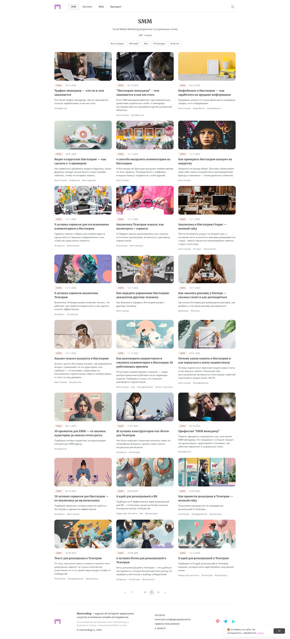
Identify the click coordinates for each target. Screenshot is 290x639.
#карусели (74, 180)
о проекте (160, 627)
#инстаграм (122, 115)
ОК (279, 631)
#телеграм (121, 246)
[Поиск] (233, 7)
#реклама (183, 311)
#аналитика (210, 249)
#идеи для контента (126, 513)
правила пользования (167, 623)
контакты (160, 614)
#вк (141, 513)
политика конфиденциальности (173, 619)
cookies (260, 632)
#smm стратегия (163, 387)
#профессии (60, 108)
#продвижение (145, 387)
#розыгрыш (151, 513)
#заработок (199, 108)
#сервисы (59, 246)
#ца (133, 387)
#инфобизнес (214, 108)
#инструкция (89, 180)
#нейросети (60, 449)
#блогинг (195, 311)
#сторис (197, 249)
